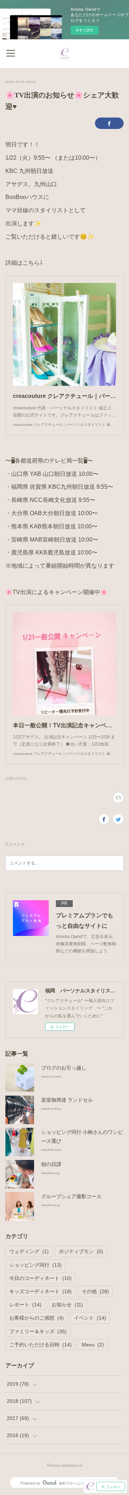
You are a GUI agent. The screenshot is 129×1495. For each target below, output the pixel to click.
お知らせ (67, 1304)
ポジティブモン (81, 1251)
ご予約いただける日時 (40, 1344)
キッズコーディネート (40, 1291)
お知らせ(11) (15, 778)
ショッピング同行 (35, 1265)
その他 (95, 1291)
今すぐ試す (85, 30)
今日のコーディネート (40, 1278)
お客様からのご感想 (36, 1318)
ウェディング (29, 1251)
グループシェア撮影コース (71, 1196)
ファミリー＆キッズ (38, 1331)
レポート (25, 1304)
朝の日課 (51, 1164)
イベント (90, 1318)
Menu (93, 1344)
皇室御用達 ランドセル (67, 1100)
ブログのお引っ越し (63, 1068)
